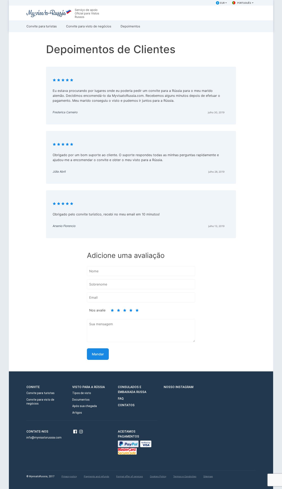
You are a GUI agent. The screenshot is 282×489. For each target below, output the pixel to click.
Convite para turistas (41, 26)
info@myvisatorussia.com (44, 437)
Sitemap (208, 476)
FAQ (121, 398)
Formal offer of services (129, 476)
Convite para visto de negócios (88, 26)
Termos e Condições (184, 476)
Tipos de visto (81, 393)
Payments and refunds (96, 476)
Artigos (77, 412)
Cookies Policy (158, 476)
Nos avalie (97, 310)
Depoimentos (130, 26)
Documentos (81, 399)
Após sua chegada (84, 406)
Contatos (126, 405)
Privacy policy (69, 476)
